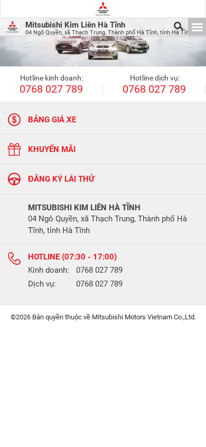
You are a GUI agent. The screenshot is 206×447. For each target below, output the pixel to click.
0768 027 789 (51, 89)
